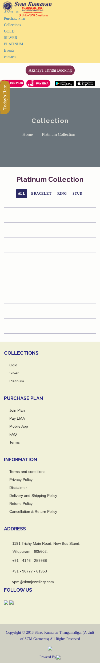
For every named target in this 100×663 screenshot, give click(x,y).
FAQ (13, 434)
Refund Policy (21, 503)
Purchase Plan (14, 19)
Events (9, 50)
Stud (77, 193)
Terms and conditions (27, 471)
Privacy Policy (21, 479)
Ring (62, 193)
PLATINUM (13, 44)
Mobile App (18, 426)
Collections (12, 25)
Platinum (16, 381)
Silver (14, 373)
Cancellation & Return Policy (33, 511)
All (22, 193)
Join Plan (17, 410)
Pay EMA (17, 418)
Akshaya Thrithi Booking (50, 70)
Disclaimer (18, 487)
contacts (10, 57)
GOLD (9, 31)
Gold (13, 365)
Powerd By (47, 657)
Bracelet (41, 193)
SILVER (10, 38)
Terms (14, 442)
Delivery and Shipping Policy (33, 495)
